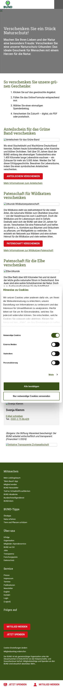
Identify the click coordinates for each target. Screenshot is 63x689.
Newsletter (8, 588)
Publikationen (9, 585)
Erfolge (7, 537)
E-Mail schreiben (14, 416)
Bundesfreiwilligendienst (14, 498)
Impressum (8, 578)
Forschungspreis (11, 557)
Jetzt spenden (18, 684)
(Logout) (7, 601)
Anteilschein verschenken (23, 176)
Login (6, 598)
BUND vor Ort (9, 547)
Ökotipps (7, 516)
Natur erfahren (10, 519)
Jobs (6, 550)
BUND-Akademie (11, 494)
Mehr (51, 374)
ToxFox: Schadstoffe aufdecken (17, 491)
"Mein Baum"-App (11, 481)
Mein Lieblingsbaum (12, 478)
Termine (7, 582)
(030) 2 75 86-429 (20, 419)
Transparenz (9, 554)
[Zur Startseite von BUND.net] (8, 4)
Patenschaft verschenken (23, 243)
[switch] (55, 344)
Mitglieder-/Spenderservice (15, 544)
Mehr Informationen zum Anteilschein (23, 183)
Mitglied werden (49, 684)
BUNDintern (8, 501)
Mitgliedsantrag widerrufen (15, 651)
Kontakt (7, 595)
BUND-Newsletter (11, 488)
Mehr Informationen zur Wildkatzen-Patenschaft (28, 250)
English (7, 592)
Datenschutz (9, 560)
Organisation (9, 540)
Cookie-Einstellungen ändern (15, 648)
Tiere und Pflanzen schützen (15, 522)
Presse (7, 575)
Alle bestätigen (31, 386)
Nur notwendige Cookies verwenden (31, 396)
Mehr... (33, 664)
